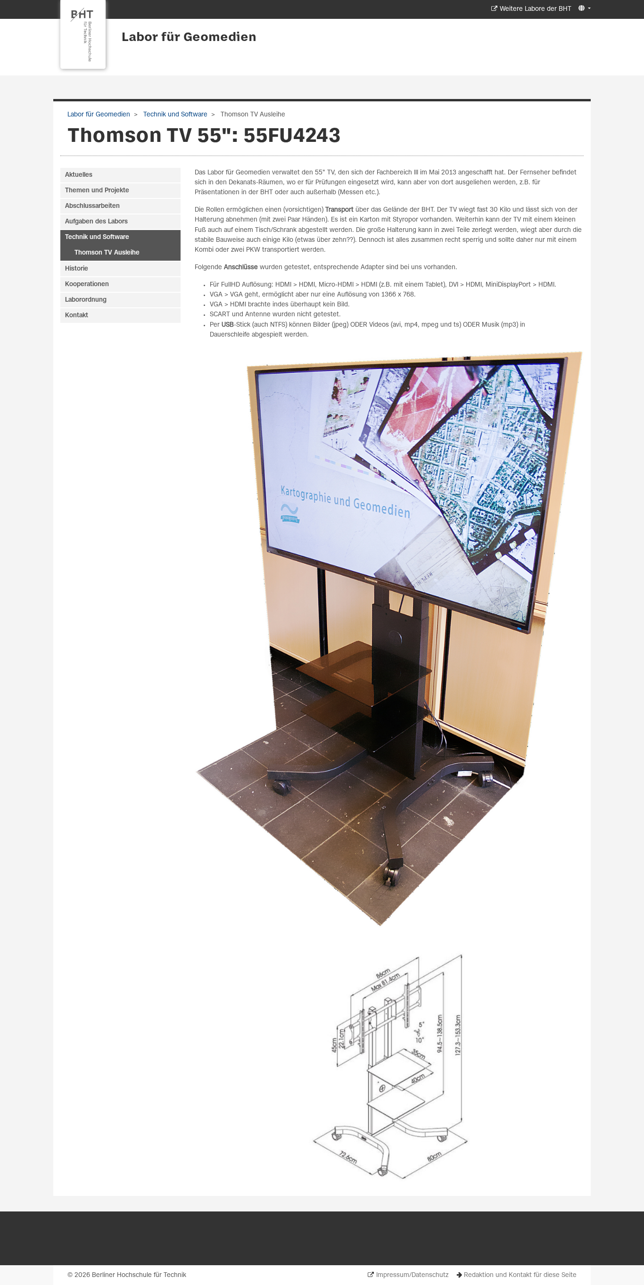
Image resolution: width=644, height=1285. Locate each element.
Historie (76, 269)
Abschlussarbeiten (92, 206)
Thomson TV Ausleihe (107, 253)
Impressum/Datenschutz (412, 1275)
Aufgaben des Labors (96, 222)
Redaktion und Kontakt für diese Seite (520, 1275)
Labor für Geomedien (189, 37)
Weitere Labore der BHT (535, 9)
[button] (583, 8)
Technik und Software (174, 115)
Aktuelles (78, 175)
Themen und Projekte (97, 191)
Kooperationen (87, 284)
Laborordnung (86, 300)
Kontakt (76, 316)
